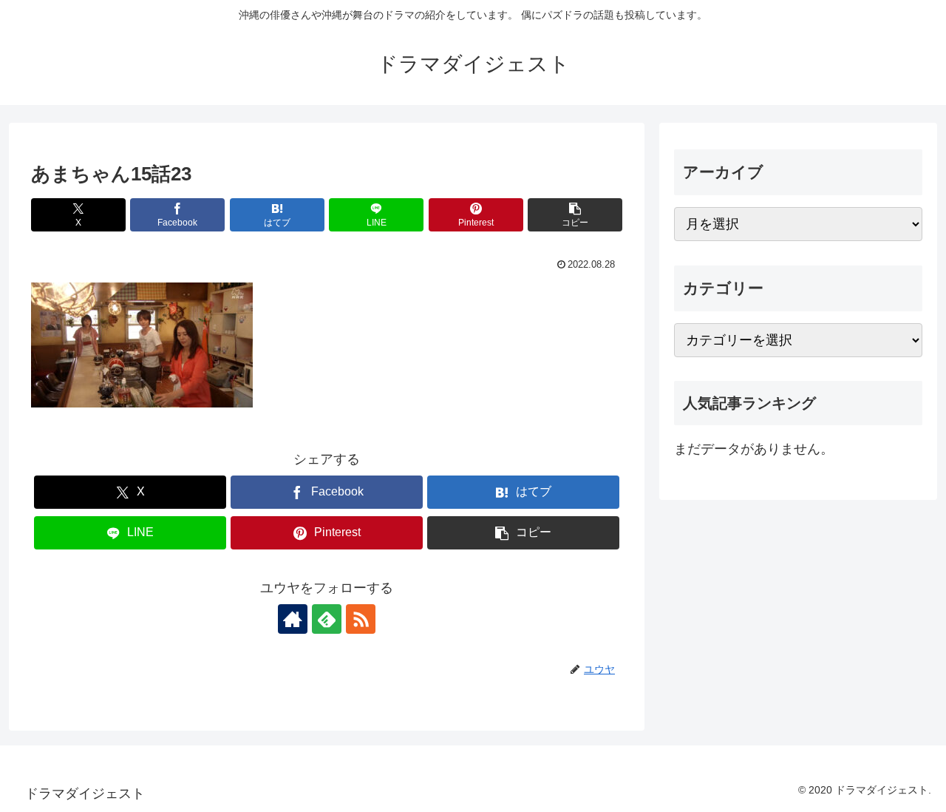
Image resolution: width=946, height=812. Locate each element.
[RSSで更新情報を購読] (360, 619)
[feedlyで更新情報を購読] (326, 619)
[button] (575, 214)
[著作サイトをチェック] (292, 619)
